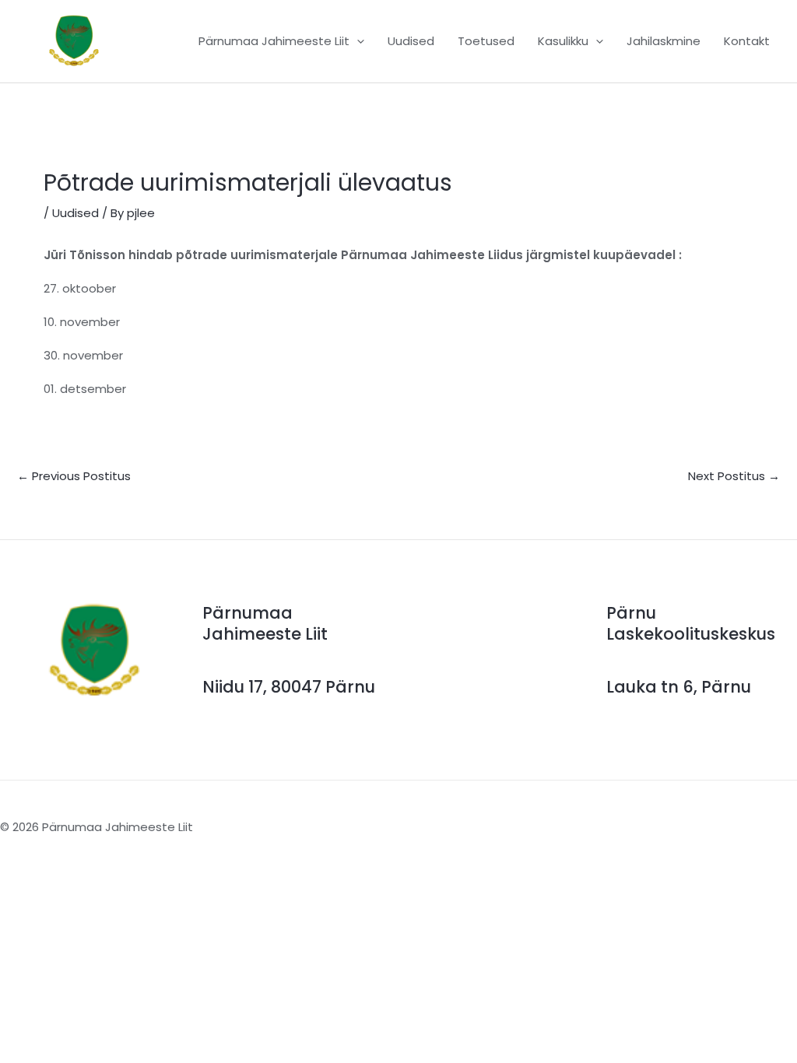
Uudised (75, 213)
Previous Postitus (74, 476)
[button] (356, 41)
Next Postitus (734, 476)
